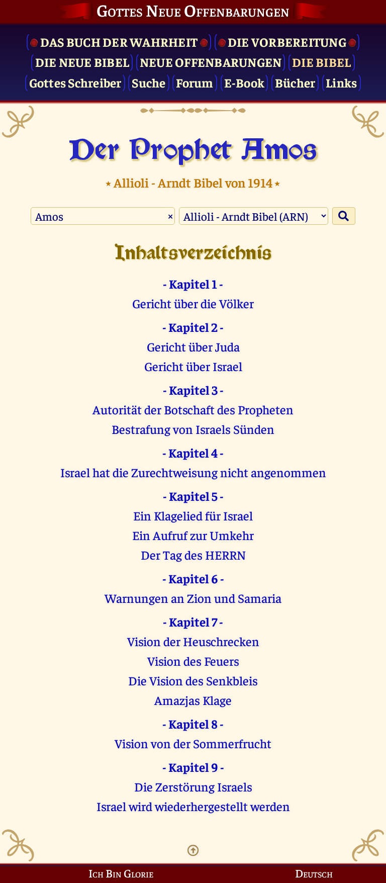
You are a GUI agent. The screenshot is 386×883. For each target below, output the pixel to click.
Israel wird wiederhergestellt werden (193, 806)
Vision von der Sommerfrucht (193, 743)
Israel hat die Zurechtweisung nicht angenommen (193, 472)
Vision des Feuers (193, 660)
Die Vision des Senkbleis (193, 680)
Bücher (295, 82)
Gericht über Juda (193, 346)
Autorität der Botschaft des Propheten (193, 409)
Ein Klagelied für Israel (193, 515)
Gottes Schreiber (75, 82)
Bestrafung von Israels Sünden (193, 428)
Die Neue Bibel (82, 61)
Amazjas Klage (193, 700)
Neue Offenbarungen (211, 61)
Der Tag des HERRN (193, 554)
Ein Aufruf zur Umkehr (193, 535)
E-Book (244, 82)
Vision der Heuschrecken (193, 641)
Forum (194, 82)
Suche (148, 82)
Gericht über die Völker (193, 303)
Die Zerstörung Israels (193, 786)
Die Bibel (321, 61)
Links (341, 82)
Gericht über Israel (193, 366)
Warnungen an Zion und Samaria (193, 597)
